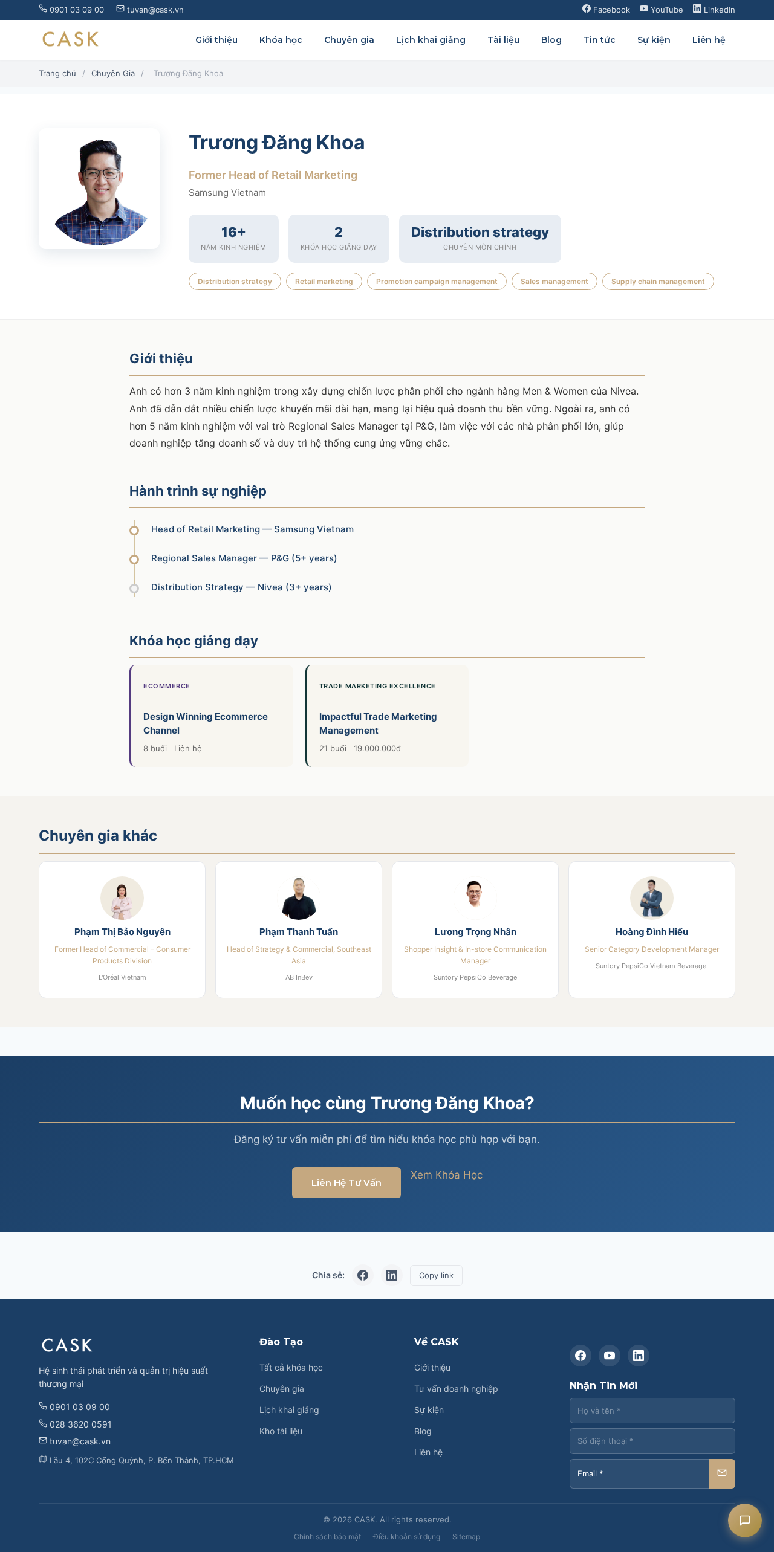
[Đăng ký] (722, 1474)
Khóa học (280, 39)
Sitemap (466, 1536)
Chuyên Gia (113, 73)
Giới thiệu (216, 39)
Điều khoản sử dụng (406, 1536)
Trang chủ (57, 73)
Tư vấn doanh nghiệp (456, 1388)
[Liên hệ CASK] (745, 1520)
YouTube (665, 10)
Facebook (610, 10)
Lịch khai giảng (431, 39)
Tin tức (600, 39)
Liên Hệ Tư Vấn (346, 1182)
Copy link (436, 1275)
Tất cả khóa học (291, 1367)
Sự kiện (654, 39)
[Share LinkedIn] (392, 1275)
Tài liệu (503, 39)
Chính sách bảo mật (327, 1536)
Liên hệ (709, 39)
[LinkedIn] (638, 1355)
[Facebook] (580, 1355)
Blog (551, 39)
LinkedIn (718, 10)
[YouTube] (609, 1355)
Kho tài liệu (280, 1431)
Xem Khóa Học (447, 1175)
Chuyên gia (349, 39)
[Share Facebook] (363, 1275)
